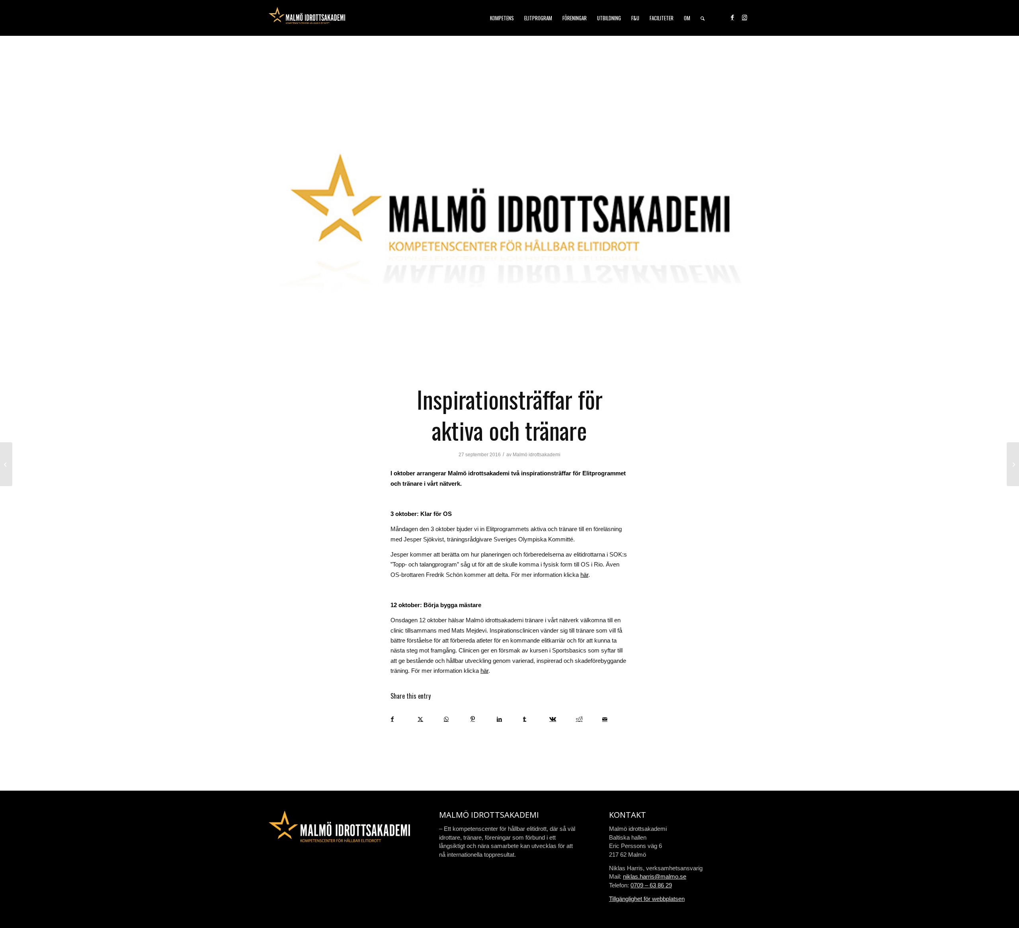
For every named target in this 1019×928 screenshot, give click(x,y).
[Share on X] (430, 719)
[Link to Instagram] (744, 17)
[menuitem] (502, 17)
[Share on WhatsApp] (457, 719)
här (584, 574)
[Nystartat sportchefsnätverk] (6, 464)
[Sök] (702, 17)
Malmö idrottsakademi (536, 454)
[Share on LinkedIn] (510, 719)
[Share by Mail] (615, 719)
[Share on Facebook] (404, 719)
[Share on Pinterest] (483, 719)
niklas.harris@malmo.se (654, 876)
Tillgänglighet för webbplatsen (647, 898)
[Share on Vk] (562, 719)
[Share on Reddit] (589, 719)
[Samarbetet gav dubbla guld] (1013, 464)
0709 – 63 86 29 (651, 885)
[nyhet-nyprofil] (509, 214)
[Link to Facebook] (732, 17)
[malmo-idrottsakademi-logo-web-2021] (307, 17)
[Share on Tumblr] (536, 719)
